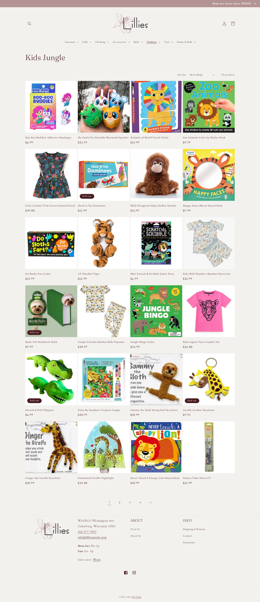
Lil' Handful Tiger (89, 273)
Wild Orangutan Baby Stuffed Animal (153, 205)
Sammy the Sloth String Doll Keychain (154, 409)
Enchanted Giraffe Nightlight (96, 477)
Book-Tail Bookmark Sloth (41, 341)
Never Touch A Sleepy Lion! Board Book (154, 477)
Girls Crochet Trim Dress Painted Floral (50, 205)
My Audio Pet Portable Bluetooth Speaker (103, 137)
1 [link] (109, 502)
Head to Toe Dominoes (92, 205)
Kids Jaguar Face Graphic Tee (201, 341)
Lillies (129, 597)
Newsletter (189, 542)
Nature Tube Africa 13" (197, 477)
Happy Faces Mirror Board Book (202, 205)
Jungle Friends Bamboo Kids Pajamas (101, 341)
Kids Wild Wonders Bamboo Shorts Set (206, 273)
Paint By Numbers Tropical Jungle (99, 409)
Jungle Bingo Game (142, 341)
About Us (135, 536)
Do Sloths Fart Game (38, 273)
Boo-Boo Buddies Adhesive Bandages (48, 137)
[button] (29, 23)
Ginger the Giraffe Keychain (42, 477)
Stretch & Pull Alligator (39, 409)
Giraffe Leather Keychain (198, 409)
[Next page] (150, 502)
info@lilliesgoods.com (92, 537)
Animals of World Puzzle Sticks (149, 137)
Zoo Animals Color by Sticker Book (204, 137)
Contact (187, 536)
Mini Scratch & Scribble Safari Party (152, 273)
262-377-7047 (87, 532)
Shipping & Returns (194, 529)
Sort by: (182, 75)
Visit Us (135, 529)
